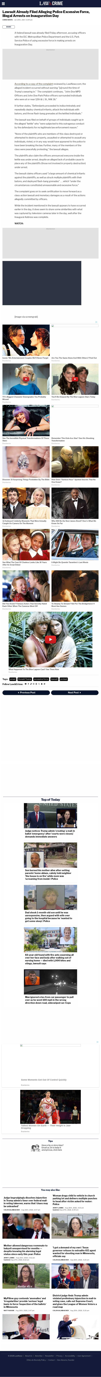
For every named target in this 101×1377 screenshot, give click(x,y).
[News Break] (44, 684)
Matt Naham (9, 1310)
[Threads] (36, 684)
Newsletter (49, 1356)
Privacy (59, 1356)
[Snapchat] (42, 684)
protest (63, 679)
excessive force (41, 679)
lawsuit (54, 679)
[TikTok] (31, 684)
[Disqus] (50, 730)
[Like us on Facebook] (28, 684)
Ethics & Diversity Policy (36, 1360)
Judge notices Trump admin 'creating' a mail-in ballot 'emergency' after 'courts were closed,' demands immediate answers (50, 834)
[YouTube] (26, 684)
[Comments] (2, 23)
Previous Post (27, 692)
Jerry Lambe (58, 1208)
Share (8, 27)
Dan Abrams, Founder (65, 1360)
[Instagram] (34, 684)
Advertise (38, 1356)
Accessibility (70, 1356)
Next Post (73, 692)
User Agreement (84, 1356)
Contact (51, 1360)
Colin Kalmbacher (12, 1210)
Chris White (7, 20)
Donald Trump (24, 679)
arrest (13, 679)
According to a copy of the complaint (34, 84)
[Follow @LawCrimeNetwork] (39, 684)
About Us (28, 1356)
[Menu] (3, 3)
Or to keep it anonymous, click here (52, 1148)
